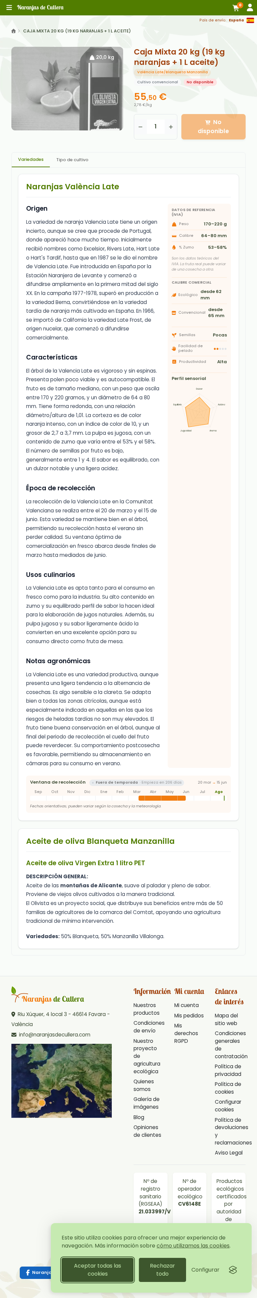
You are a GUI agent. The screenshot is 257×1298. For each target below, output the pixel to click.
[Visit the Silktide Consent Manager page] (233, 1270)
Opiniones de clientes (147, 1131)
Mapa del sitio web (226, 1019)
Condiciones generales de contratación (231, 1045)
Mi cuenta (186, 1005)
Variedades (31, 159)
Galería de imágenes (147, 1103)
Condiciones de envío (149, 1026)
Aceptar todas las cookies (97, 1270)
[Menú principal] (9, 7)
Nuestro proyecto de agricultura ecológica (147, 1056)
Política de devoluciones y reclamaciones (233, 1131)
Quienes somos (144, 1085)
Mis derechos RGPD (186, 1033)
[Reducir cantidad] (140, 126)
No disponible (213, 126)
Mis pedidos (189, 1015)
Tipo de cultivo (72, 160)
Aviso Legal (229, 1152)
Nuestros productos (147, 1009)
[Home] (13, 31)
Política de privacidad (228, 1070)
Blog (139, 1117)
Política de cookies (228, 1088)
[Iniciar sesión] (250, 7)
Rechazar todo (162, 1270)
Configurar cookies (228, 1105)
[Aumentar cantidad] (171, 126)
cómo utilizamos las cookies (193, 1246)
